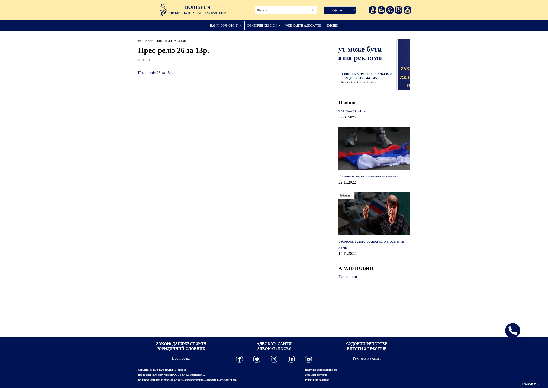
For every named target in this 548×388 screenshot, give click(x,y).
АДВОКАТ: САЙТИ (274, 344)
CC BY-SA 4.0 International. (189, 374)
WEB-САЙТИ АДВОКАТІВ (303, 25)
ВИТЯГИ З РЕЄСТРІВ (367, 348)
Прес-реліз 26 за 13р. (155, 72)
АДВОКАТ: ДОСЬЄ (274, 348)
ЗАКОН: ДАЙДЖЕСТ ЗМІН (181, 344)
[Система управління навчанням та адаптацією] (398, 10)
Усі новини (347, 276)
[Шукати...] (286, 10)
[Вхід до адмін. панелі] (372, 10)
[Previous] (347, 64)
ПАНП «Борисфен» (176, 369)
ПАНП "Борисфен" (224, 25)
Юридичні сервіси (262, 25)
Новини (332, 25)
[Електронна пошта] (381, 10)
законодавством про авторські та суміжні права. (209, 379)
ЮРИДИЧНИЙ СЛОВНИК (181, 348)
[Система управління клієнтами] (390, 10)
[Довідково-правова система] (407, 10)
